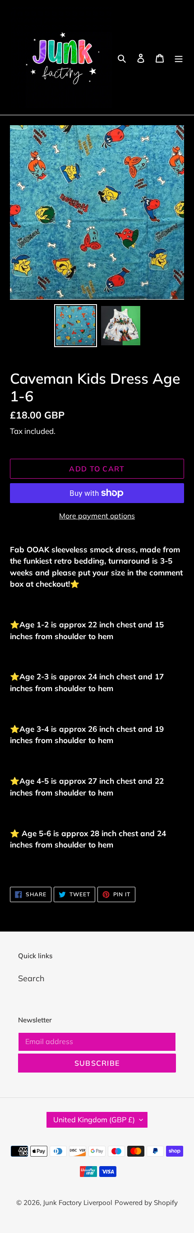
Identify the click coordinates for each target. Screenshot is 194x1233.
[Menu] (178, 57)
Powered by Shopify (146, 1202)
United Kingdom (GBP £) (94, 1119)
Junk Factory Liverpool (77, 1202)
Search (31, 978)
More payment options (97, 515)
